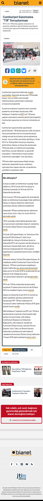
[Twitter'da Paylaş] (13, 70)
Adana (14, 95)
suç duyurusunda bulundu (26, 268)
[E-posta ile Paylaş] (35, 70)
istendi (31, 290)
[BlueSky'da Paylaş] (24, 70)
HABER (7, 11)
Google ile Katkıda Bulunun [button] (23, 420)
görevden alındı (9, 216)
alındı (5, 229)
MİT (22, 114)
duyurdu (6, 254)
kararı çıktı (31, 337)
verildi (16, 306)
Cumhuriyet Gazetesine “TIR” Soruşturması (18, 18)
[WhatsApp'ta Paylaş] (18, 70)
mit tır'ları (15, 354)
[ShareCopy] (29, 70)
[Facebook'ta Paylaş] (7, 70)
